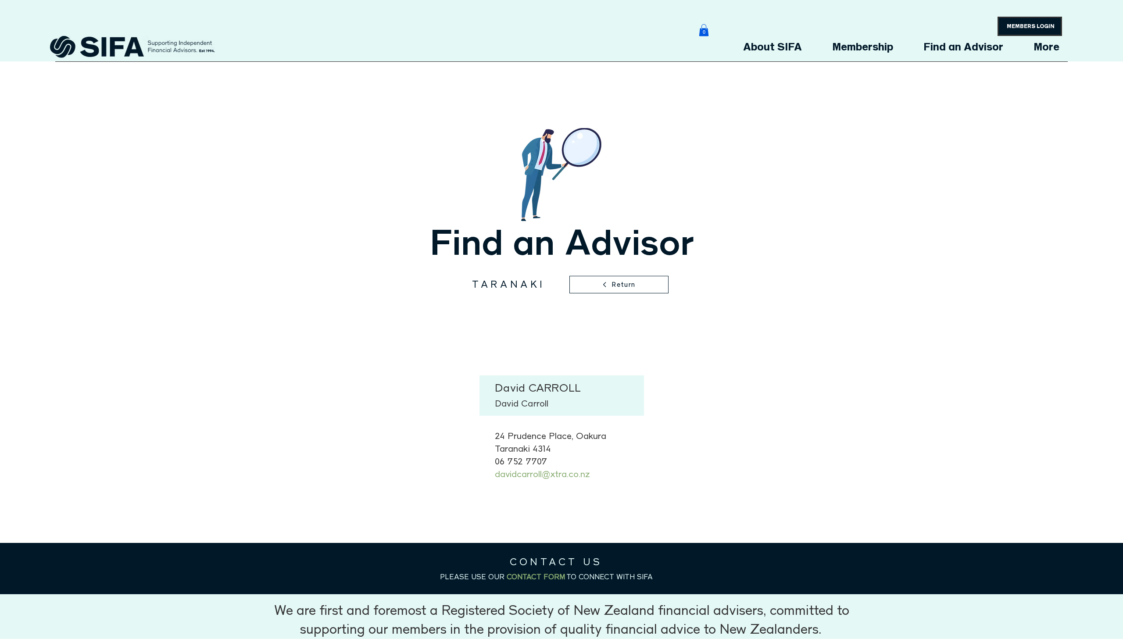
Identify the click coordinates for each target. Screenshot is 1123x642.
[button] (704, 30)
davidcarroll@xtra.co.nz (542, 474)
